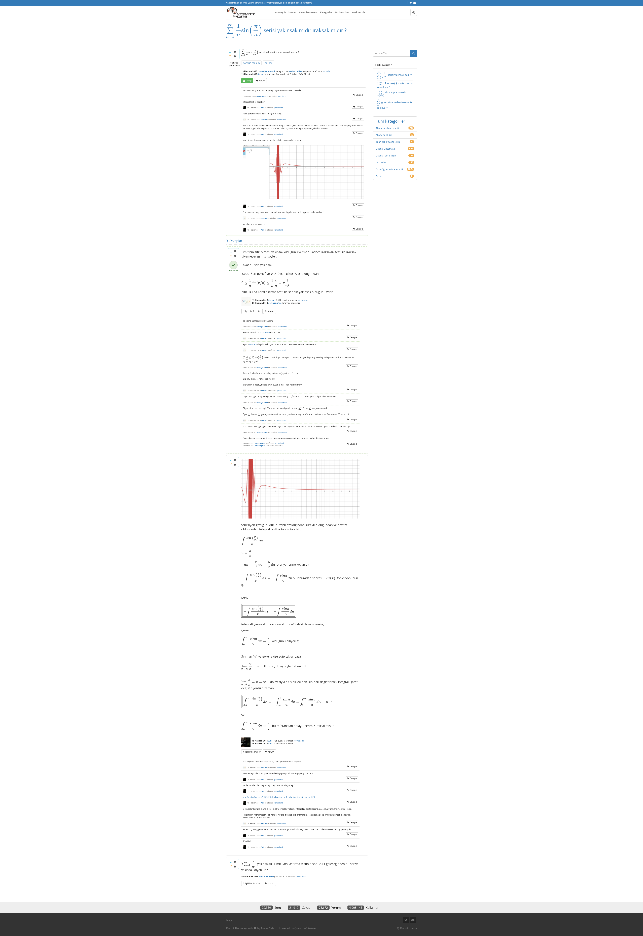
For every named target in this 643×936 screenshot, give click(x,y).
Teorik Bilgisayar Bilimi (388, 141)
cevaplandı (303, 300)
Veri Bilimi (381, 162)
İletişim (229, 920)
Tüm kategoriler (390, 121)
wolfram (253, 344)
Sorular (292, 12)
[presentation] (244, 30)
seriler (268, 62)
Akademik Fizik (384, 135)
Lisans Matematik (266, 71)
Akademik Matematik (387, 128)
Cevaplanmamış (308, 12)
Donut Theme (234, 928)
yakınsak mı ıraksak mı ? (395, 85)
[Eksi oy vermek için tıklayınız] (230, 55)
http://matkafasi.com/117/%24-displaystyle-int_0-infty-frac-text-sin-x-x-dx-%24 (279, 797)
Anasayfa (280, 12)
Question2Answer (305, 928)
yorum (262, 80)
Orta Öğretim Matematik (389, 169)
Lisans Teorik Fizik (386, 155)
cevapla (359, 94)
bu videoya (265, 332)
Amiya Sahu (268, 928)
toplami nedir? (392, 93)
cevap (249, 80)
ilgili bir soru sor (253, 311)
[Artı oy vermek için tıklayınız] (230, 52)
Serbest (380, 176)
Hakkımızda (358, 12)
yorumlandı (282, 96)
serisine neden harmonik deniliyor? (394, 104)
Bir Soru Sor (342, 12)
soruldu (326, 71)
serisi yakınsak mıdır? (394, 75)
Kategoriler (326, 12)
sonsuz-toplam (251, 62)
